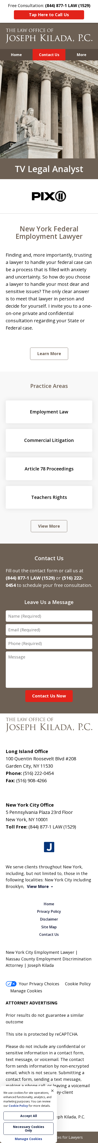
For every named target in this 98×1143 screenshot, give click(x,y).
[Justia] (49, 847)
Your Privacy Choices (39, 983)
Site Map (49, 926)
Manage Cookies (26, 990)
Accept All (28, 1116)
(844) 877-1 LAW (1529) (52, 827)
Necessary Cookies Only (28, 1129)
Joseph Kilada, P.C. (67, 1117)
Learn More (49, 353)
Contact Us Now (49, 696)
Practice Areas (49, 386)
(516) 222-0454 (38, 773)
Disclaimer (49, 919)
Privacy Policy (49, 911)
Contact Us (49, 54)
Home (16, 54)
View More (49, 526)
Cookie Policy (78, 983)
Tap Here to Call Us (49, 14)
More (81, 54)
